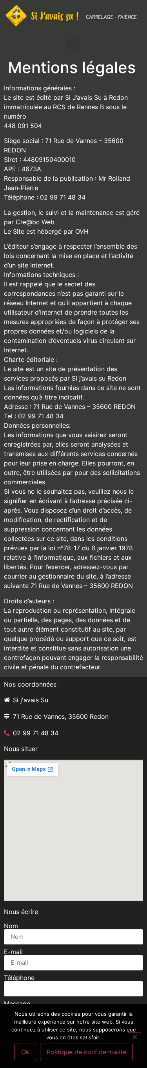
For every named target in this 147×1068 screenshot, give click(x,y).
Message (17, 1003)
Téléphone (19, 978)
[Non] (134, 1035)
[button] (73, 43)
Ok (25, 1052)
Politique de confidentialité (86, 1052)
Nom (11, 926)
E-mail (13, 952)
